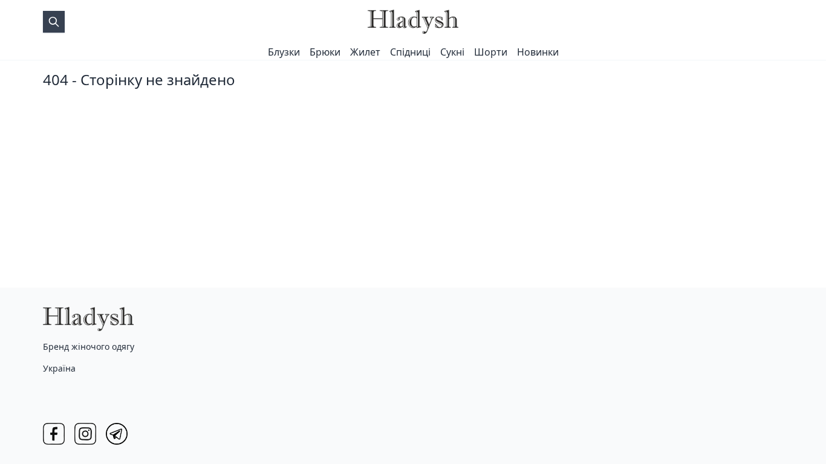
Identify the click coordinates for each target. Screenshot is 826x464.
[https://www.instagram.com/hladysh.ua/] (85, 434)
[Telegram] (117, 434)
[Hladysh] (413, 22)
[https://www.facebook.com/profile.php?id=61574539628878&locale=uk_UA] (54, 434)
